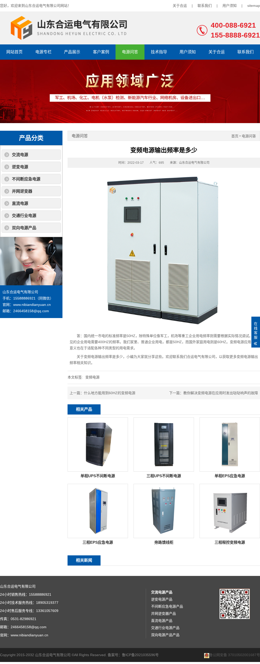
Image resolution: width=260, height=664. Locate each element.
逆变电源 (20, 167)
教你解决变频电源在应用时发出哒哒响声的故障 (220, 393)
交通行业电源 (24, 215)
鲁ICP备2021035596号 (140, 655)
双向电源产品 (24, 228)
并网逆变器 (22, 191)
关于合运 (180, 6)
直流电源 (20, 203)
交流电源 (20, 155)
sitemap (253, 6)
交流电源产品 (161, 592)
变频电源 (92, 377)
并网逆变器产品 (163, 613)
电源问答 (130, 52)
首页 (234, 136)
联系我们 (205, 6)
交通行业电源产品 (165, 628)
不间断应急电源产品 (167, 606)
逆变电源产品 (161, 599)
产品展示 (72, 52)
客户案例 (101, 52)
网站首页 (14, 52)
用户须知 (229, 6)
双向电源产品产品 (165, 635)
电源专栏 (43, 52)
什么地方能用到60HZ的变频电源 (109, 393)
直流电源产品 (161, 621)
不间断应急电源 (26, 179)
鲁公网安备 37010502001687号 (234, 655)
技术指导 (159, 52)
